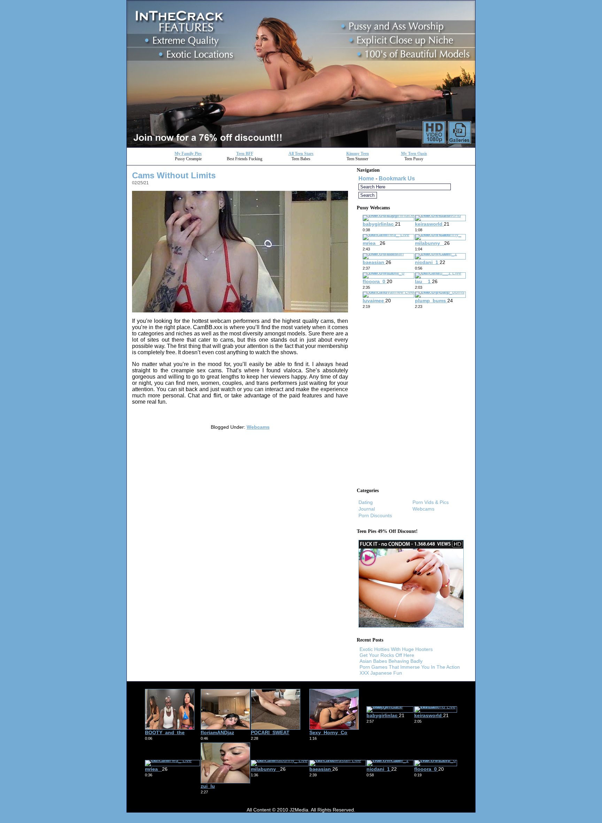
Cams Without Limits (174, 175)
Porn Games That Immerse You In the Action (410, 667)
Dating (365, 502)
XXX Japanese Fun (381, 673)
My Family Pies (188, 153)
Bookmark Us (397, 178)
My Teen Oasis (414, 153)
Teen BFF (244, 153)
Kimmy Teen (357, 153)
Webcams (258, 427)
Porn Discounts (375, 515)
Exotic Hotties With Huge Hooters (396, 649)
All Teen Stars (301, 153)
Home (366, 178)
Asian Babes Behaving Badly (391, 661)
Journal (366, 509)
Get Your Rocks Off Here (387, 655)
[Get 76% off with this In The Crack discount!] (301, 145)
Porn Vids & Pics (430, 502)
